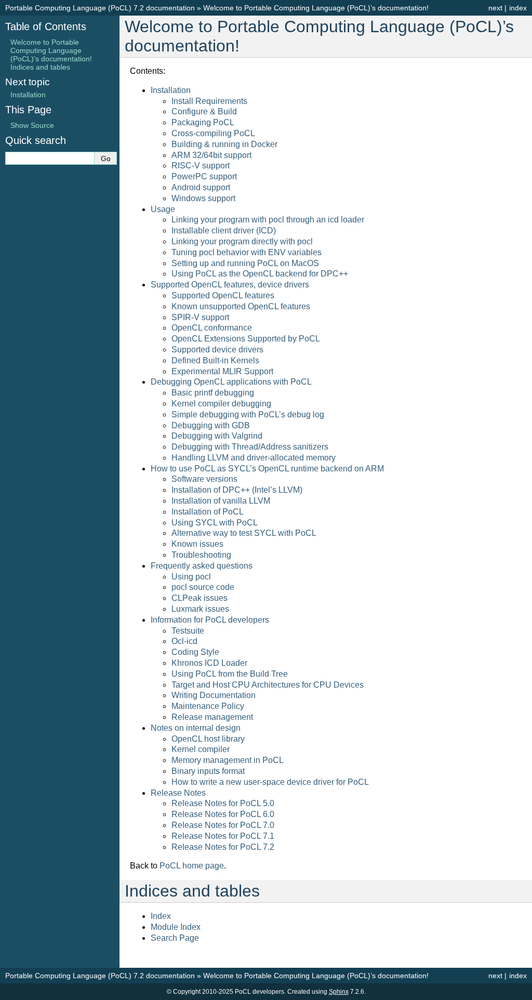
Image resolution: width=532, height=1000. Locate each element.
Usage (163, 209)
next (495, 8)
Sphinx (339, 991)
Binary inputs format (208, 771)
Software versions (204, 479)
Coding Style (195, 652)
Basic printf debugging (212, 392)
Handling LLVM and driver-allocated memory (253, 457)
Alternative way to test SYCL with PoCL (243, 533)
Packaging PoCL (202, 122)
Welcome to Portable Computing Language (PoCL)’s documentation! (316, 8)
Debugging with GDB (210, 425)
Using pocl (191, 576)
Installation (171, 90)
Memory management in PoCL (227, 760)
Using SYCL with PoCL (214, 522)
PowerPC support (204, 176)
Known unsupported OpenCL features (240, 306)
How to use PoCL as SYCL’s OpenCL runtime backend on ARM (267, 468)
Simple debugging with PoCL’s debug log (247, 414)
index (518, 8)
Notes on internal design (196, 727)
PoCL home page (191, 865)
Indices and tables (40, 67)
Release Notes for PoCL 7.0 (222, 825)
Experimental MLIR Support (222, 371)
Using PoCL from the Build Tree (229, 673)
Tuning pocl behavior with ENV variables (246, 252)
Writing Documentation (213, 695)
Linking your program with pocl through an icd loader (267, 219)
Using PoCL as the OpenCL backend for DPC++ (259, 273)
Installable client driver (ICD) (223, 230)
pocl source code (202, 587)
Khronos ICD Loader (209, 663)
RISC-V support (200, 165)
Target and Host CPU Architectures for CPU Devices (267, 684)
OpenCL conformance (211, 327)
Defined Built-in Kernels (215, 360)
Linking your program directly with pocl (242, 241)
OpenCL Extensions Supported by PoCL (245, 338)
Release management (212, 717)
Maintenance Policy (207, 706)
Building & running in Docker (224, 144)
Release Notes (178, 792)
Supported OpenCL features (222, 295)
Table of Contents (45, 26)
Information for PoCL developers (210, 619)
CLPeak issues (199, 598)
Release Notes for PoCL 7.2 (222, 847)
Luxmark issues (200, 608)
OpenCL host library (208, 738)
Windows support (203, 198)
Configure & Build (204, 111)
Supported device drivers (217, 349)
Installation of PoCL (207, 511)
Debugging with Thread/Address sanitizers (249, 446)
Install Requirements (209, 101)
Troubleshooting (201, 554)
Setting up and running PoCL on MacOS (245, 263)
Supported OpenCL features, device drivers (230, 284)
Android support (200, 187)
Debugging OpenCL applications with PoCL (231, 381)
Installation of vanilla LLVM (220, 500)
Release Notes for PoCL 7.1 (222, 836)
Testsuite (187, 630)
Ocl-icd (184, 641)
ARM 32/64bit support (211, 155)
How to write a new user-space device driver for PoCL (270, 782)
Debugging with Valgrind (216, 435)
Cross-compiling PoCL (213, 133)
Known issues (197, 544)
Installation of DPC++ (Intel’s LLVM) (236, 489)
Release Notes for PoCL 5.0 (222, 803)
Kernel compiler (200, 749)
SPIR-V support (200, 317)
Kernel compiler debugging (221, 403)
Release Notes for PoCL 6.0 (222, 814)
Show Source (32, 125)
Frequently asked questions (201, 565)
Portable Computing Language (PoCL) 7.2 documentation (100, 8)
